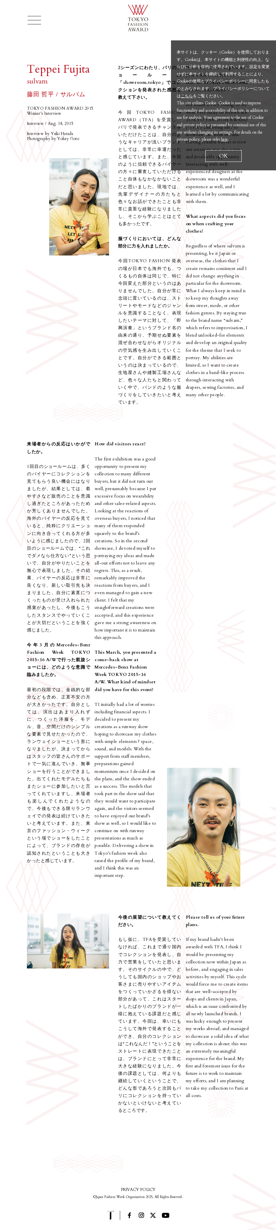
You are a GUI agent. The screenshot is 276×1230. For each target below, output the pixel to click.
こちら (187, 96)
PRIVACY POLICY (138, 1190)
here (224, 139)
